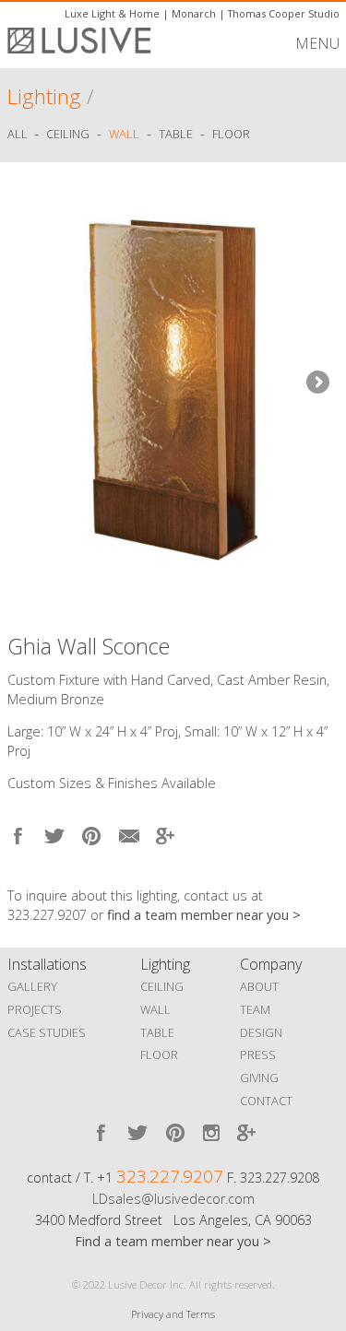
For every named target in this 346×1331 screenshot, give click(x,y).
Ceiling (67, 134)
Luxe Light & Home (112, 13)
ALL (18, 134)
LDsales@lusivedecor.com (173, 1198)
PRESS (258, 1054)
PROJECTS (34, 1009)
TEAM (255, 1009)
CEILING (162, 986)
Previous (30, 383)
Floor (231, 134)
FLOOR (159, 1054)
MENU (317, 43)
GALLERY (32, 986)
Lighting (44, 96)
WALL (155, 1009)
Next (316, 383)
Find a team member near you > (173, 1241)
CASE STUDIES (46, 1032)
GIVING (259, 1077)
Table (176, 134)
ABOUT (259, 986)
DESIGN (261, 1032)
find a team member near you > (204, 915)
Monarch (194, 13)
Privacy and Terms (173, 1314)
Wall (124, 134)
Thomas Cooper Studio (284, 13)
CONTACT (266, 1100)
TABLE (157, 1032)
